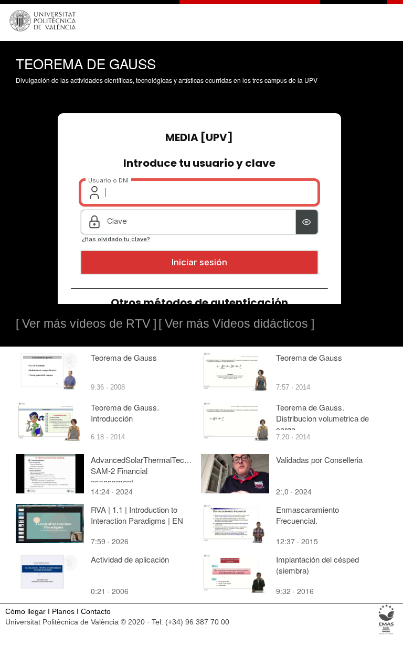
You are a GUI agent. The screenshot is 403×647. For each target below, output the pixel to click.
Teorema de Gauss (124, 357)
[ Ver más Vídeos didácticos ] (236, 323)
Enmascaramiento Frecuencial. (307, 515)
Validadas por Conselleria (319, 459)
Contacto (96, 612)
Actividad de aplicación (130, 559)
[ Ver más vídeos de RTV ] (86, 323)
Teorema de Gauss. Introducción (125, 413)
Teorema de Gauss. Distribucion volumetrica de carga (322, 418)
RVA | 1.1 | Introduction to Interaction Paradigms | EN (137, 515)
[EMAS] (386, 633)
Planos (63, 612)
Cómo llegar (25, 612)
